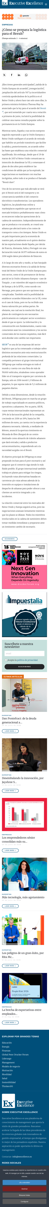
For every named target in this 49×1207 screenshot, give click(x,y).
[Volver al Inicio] (22, 4)
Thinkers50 (7, 1086)
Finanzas (6, 1050)
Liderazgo (6, 1058)
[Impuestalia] (24, 614)
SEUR (4, 344)
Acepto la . (23, 660)
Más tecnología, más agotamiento (23, 897)
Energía (5, 1046)
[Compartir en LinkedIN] (19, 75)
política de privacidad (27, 660)
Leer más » (10, 731)
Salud (4, 1078)
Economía (10, 539)
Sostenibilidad (9, 1082)
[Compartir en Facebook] (11, 75)
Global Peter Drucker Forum (15, 1054)
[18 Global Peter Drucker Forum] (24, 566)
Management (8, 1062)
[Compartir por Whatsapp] (26, 75)
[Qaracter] (24, 16)
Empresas (7, 24)
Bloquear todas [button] (24, 1195)
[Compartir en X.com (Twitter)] (4, 75)
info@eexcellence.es (22, 1156)
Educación (7, 1042)
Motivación (7, 1070)
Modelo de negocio (11, 1066)
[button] (46, 4)
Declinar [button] (25, 1189)
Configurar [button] (24, 1201)
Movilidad (6, 1074)
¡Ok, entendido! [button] (24, 1182)
